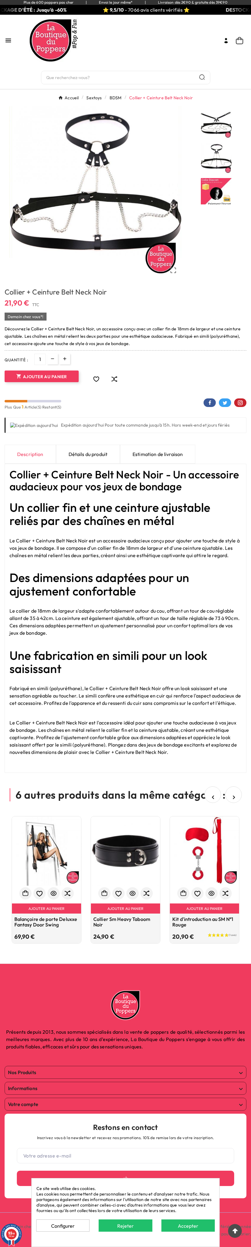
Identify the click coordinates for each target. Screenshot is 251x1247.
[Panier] (241, 40)
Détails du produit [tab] (88, 454)
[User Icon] (226, 40)
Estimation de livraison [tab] (158, 454)
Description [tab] (30, 454)
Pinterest (240, 402)
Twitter (225, 402)
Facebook (210, 402)
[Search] (202, 77)
